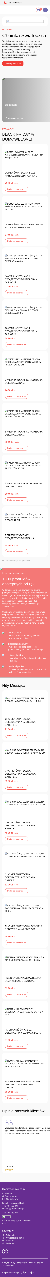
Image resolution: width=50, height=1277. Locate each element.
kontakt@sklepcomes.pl (13, 1208)
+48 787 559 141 (10, 1206)
